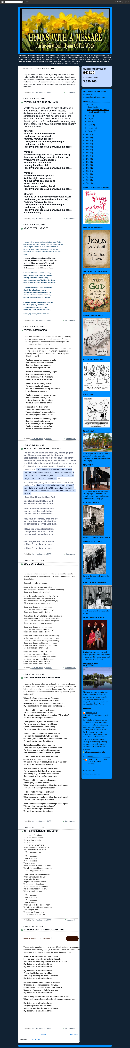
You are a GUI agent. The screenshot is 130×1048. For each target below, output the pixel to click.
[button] (52, 938)
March (90, 125)
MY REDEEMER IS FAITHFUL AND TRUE (43, 930)
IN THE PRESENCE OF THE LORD (40, 831)
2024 (88, 135)
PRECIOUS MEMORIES (35, 330)
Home (43, 1035)
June (90, 116)
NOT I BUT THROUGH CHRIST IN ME (42, 677)
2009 (88, 180)
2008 (88, 183)
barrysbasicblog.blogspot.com (94, 97)
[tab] (72, 938)
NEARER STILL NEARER (35, 228)
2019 (88, 150)
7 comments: (71, 92)
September (92, 107)
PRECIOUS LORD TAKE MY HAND (40, 102)
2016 (88, 159)
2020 (88, 147)
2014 (88, 165)
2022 (88, 141)
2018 (88, 153)
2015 (88, 162)
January (91, 131)
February (91, 128)
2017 (88, 156)
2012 (88, 171)
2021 (88, 144)
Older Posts (73, 1035)
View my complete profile (95, 752)
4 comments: (71, 439)
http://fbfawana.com (92, 774)
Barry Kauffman (91, 713)
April (90, 122)
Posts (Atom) (35, 1039)
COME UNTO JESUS (33, 564)
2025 (88, 104)
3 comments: (71, 218)
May (89, 119)
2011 (88, 174)
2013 (88, 168)
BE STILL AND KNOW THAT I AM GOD (42, 448)
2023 (88, 138)
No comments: (70, 320)
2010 (88, 177)
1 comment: (71, 920)
